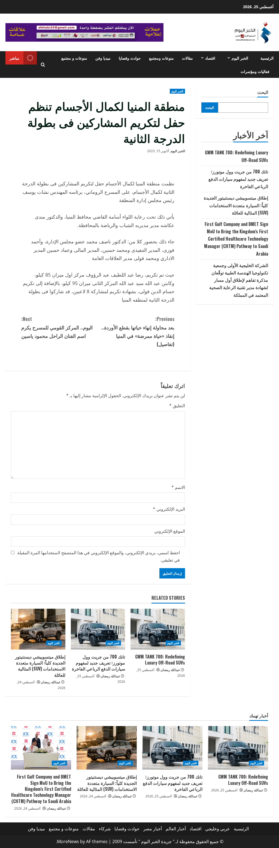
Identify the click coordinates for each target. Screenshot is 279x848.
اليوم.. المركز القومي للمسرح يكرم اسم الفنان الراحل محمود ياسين (57, 327)
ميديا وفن (103, 58)
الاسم (178, 487)
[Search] (43, 64)
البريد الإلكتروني (169, 509)
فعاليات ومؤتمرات (255, 71)
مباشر (14, 58)
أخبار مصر (152, 829)
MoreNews (68, 841)
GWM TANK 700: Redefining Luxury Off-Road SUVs (160, 659)
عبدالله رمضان (170, 670)
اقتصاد (210, 58)
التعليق (177, 406)
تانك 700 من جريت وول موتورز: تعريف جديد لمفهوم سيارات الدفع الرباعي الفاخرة (98, 662)
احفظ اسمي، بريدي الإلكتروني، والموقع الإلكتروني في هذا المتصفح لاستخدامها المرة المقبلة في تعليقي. (98, 556)
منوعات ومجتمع (161, 58)
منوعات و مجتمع (74, 58)
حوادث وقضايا (130, 58)
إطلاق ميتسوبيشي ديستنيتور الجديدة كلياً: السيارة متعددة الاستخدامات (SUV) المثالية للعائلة (40, 665)
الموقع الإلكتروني (169, 531)
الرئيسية (267, 58)
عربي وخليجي (217, 829)
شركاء (105, 829)
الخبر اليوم (240, 58)
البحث (262, 92)
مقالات (187, 58)
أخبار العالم (176, 829)
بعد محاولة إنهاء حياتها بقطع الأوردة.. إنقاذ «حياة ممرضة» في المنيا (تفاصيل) (137, 331)
